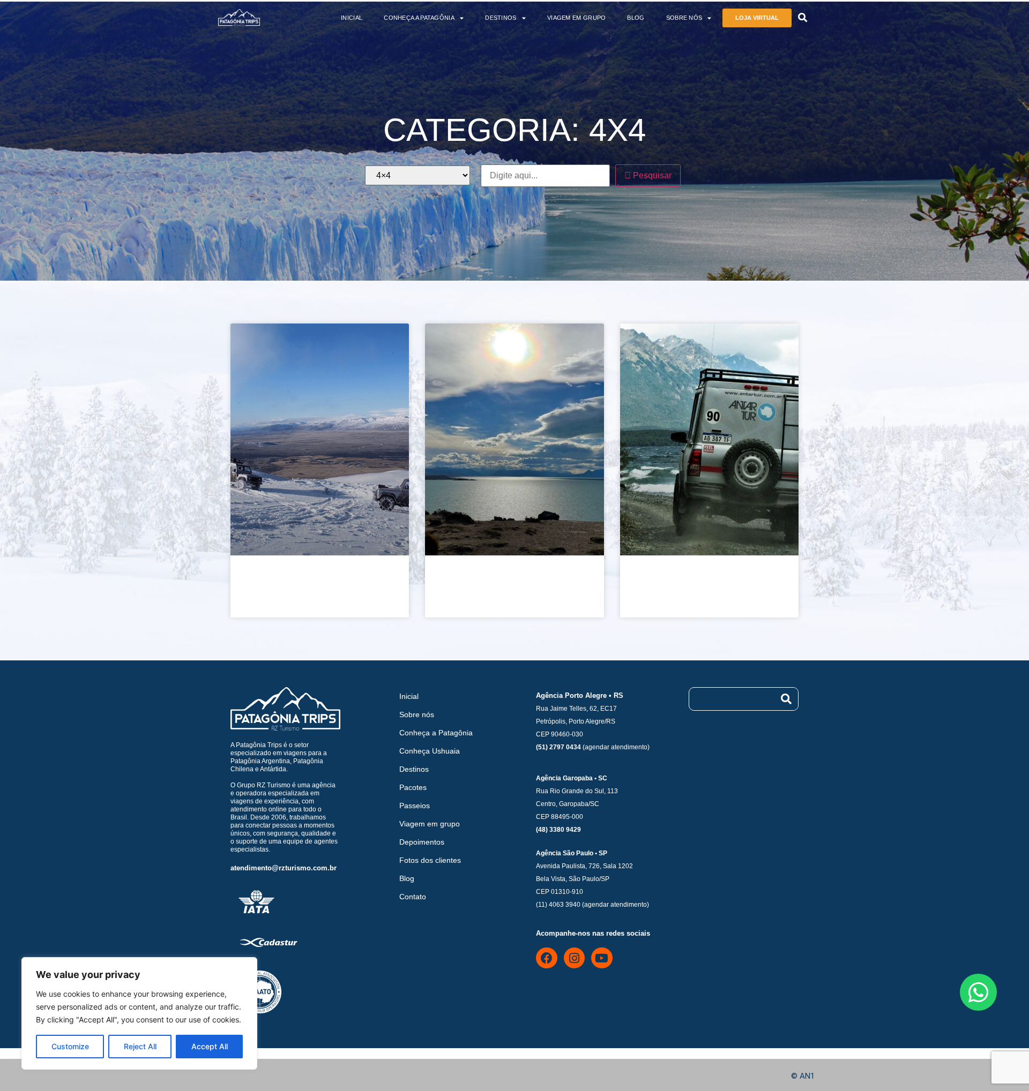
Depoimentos (421, 842)
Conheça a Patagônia (419, 17)
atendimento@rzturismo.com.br (283, 868)
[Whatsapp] (978, 992)
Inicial (351, 17)
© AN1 (803, 1076)
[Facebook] (546, 958)
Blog (635, 17)
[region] (139, 1013)
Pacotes (413, 787)
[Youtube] (602, 958)
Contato (412, 896)
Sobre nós (684, 17)
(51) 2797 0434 (558, 747)
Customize (70, 1046)
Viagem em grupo (576, 17)
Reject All (140, 1046)
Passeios (414, 805)
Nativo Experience (490, 583)
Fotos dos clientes (430, 860)
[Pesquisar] (786, 699)
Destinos (500, 17)
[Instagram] (574, 958)
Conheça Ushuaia (429, 751)
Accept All (209, 1046)
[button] (802, 18)
